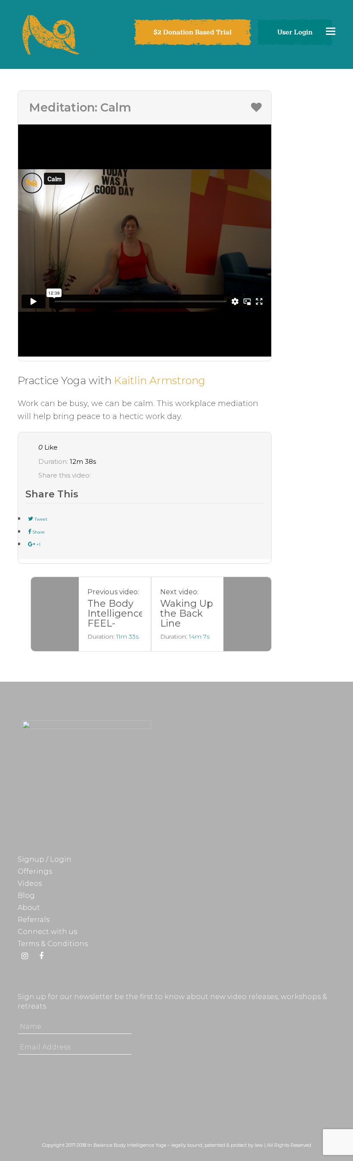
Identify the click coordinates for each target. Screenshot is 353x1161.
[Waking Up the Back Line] (247, 614)
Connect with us (47, 932)
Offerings (35, 871)
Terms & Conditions (53, 944)
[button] (330, 31)
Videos (30, 883)
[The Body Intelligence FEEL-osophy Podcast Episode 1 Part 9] (55, 614)
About (29, 907)
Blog (26, 895)
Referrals (34, 920)
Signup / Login (44, 859)
